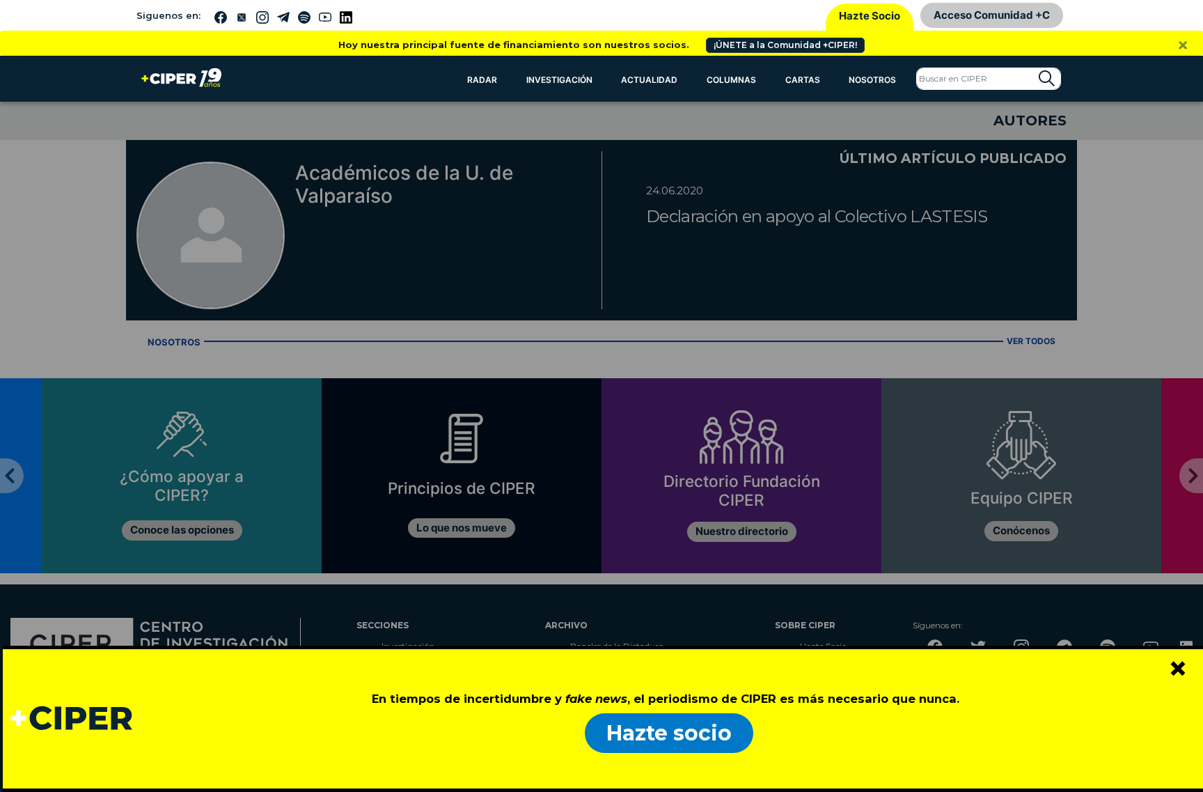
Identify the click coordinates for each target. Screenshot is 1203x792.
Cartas (802, 80)
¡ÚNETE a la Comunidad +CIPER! (785, 45)
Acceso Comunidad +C (992, 15)
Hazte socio (669, 733)
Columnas (731, 80)
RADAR (482, 80)
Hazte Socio (869, 15)
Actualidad (649, 80)
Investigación (559, 80)
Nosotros (872, 80)
